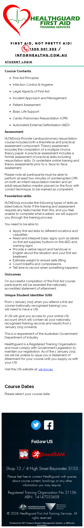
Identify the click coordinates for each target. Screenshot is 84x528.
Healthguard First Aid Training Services (41, 19)
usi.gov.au (46, 369)
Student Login (18, 61)
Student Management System (48, 523)
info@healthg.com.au (41, 55)
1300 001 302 (43, 49)
